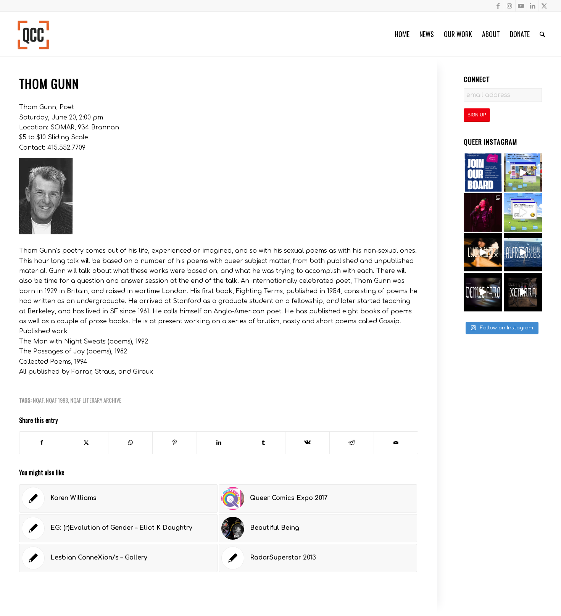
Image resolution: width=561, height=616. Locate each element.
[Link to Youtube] (521, 5)
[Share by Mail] (396, 442)
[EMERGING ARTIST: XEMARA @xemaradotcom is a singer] (523, 292)
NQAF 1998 (57, 400)
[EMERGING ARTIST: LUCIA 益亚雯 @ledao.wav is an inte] (483, 252)
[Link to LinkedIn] (532, 5)
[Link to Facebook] (498, 5)
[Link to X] (544, 5)
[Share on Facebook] (41, 442)
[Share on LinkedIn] (219, 442)
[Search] (542, 34)
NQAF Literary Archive (95, 400)
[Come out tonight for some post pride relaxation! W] (523, 172)
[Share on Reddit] (352, 442)
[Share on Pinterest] (175, 442)
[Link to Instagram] (509, 5)
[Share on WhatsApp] (130, 442)
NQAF (38, 400)
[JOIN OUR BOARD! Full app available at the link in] (483, 172)
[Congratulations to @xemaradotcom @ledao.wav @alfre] (483, 212)
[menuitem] (402, 34)
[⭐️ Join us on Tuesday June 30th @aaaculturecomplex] (523, 212)
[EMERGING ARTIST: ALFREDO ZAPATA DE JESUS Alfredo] (523, 252)
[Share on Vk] (307, 442)
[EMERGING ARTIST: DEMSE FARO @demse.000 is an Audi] (483, 292)
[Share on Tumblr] (263, 442)
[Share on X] (86, 442)
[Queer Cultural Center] (33, 34)
